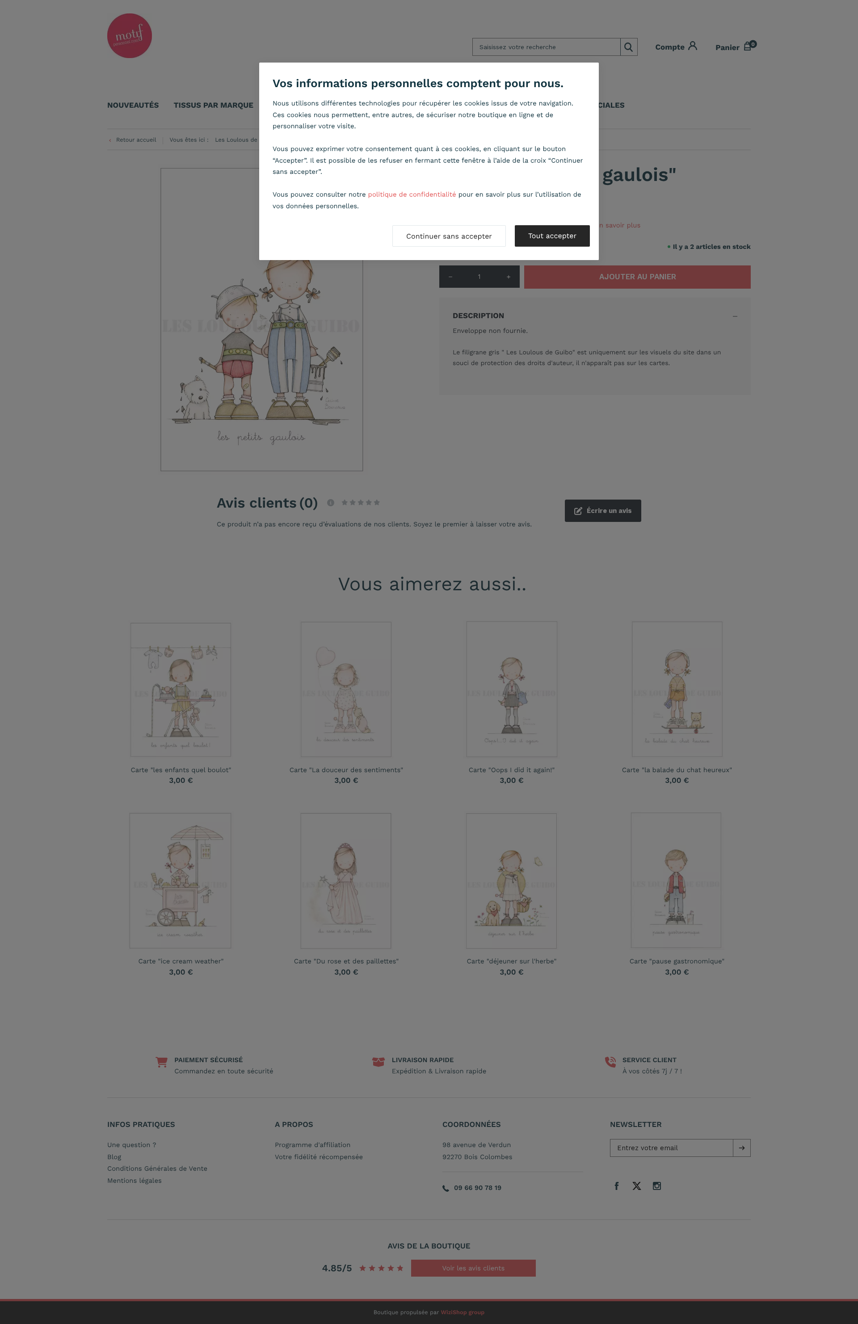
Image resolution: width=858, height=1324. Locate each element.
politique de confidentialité (412, 194)
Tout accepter (552, 235)
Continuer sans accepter (449, 236)
